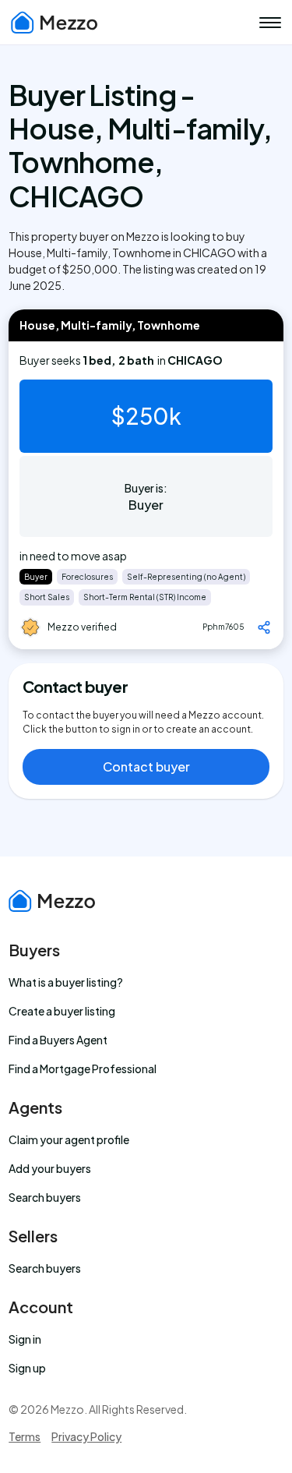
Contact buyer (146, 766)
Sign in (25, 1339)
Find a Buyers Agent (58, 1040)
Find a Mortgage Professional (83, 1068)
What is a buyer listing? (66, 982)
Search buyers (45, 1197)
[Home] (55, 22)
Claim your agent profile (69, 1139)
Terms (24, 1436)
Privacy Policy (86, 1436)
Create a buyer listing (62, 1011)
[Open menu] (270, 23)
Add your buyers (50, 1168)
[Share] (264, 627)
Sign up (27, 1368)
